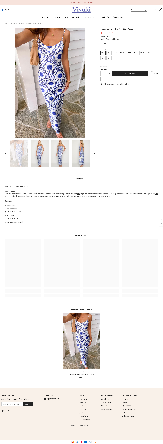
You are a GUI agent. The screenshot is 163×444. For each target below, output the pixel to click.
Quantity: (103, 70)
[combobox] (137, 9)
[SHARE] (156, 74)
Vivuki (108, 37)
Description (79, 178)
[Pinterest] (2, 411)
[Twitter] (8, 411)
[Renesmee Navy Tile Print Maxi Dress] (81, 341)
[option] (50, 83)
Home (7, 23)
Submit (28, 404)
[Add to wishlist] (152, 73)
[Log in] (151, 10)
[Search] (139, 10)
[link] (23, 292)
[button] (5, 153)
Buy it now (129, 80)
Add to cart (130, 73)
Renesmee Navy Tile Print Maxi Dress (81, 374)
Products (14, 23)
